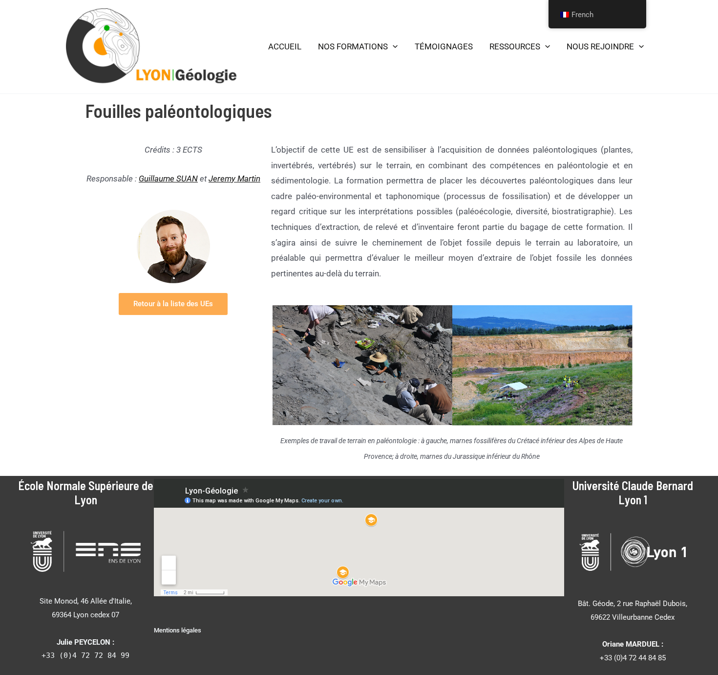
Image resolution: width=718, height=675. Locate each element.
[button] (393, 47)
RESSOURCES (514, 46)
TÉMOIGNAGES (444, 46)
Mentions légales (177, 630)
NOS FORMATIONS (353, 46)
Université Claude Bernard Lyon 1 (632, 492)
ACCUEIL (284, 46)
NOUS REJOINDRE (600, 46)
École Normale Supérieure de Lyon (85, 492)
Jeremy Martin (234, 178)
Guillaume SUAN (168, 178)
